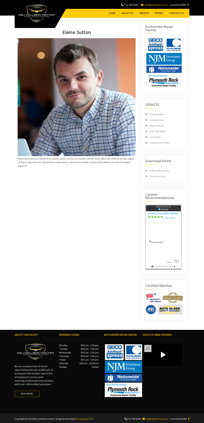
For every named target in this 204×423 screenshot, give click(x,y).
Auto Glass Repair (158, 131)
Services (144, 13)
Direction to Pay (157, 176)
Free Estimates (157, 114)
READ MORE (27, 393)
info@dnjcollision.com (156, 4)
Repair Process (157, 125)
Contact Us (177, 13)
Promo (159, 13)
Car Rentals (155, 137)
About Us (127, 13)
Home (112, 13)
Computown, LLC (85, 418)
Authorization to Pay (159, 170)
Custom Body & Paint (160, 142)
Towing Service (157, 120)
